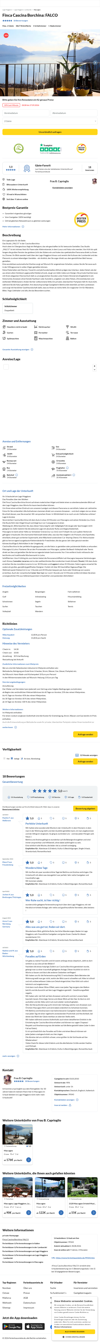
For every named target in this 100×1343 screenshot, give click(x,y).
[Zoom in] (94, 366)
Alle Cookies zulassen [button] (74, 1332)
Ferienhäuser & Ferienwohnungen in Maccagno (22, 1262)
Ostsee (5, 1293)
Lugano (54, 564)
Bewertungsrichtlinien (10, 809)
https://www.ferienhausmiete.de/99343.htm (75, 1258)
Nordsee (6, 1288)
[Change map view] (6, 366)
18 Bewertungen (20, 20)
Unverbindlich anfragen (50, 132)
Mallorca (6, 1297)
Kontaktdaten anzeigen (62, 187)
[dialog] (75, 1319)
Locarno (25, 561)
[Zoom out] (94, 369)
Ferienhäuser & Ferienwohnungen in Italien (21, 1243)
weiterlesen (7, 727)
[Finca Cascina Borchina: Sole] (17, 1134)
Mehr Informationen (11, 226)
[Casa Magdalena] (50, 1187)
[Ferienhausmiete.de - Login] (85, 3)
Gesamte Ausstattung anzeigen (15, 349)
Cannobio (17, 561)
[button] (91, 3)
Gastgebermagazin (82, 1293)
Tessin (81, 561)
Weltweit (6, 1302)
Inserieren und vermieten (86, 1288)
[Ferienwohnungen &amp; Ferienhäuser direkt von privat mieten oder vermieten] (4, 3)
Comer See (35, 573)
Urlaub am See (73, 1238)
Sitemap (6, 1307)
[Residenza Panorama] (17, 1187)
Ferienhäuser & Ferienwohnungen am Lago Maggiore (25, 1251)
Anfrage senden (85, 734)
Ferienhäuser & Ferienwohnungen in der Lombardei (24, 1247)
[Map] (50, 399)
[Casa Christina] (82, 1187)
